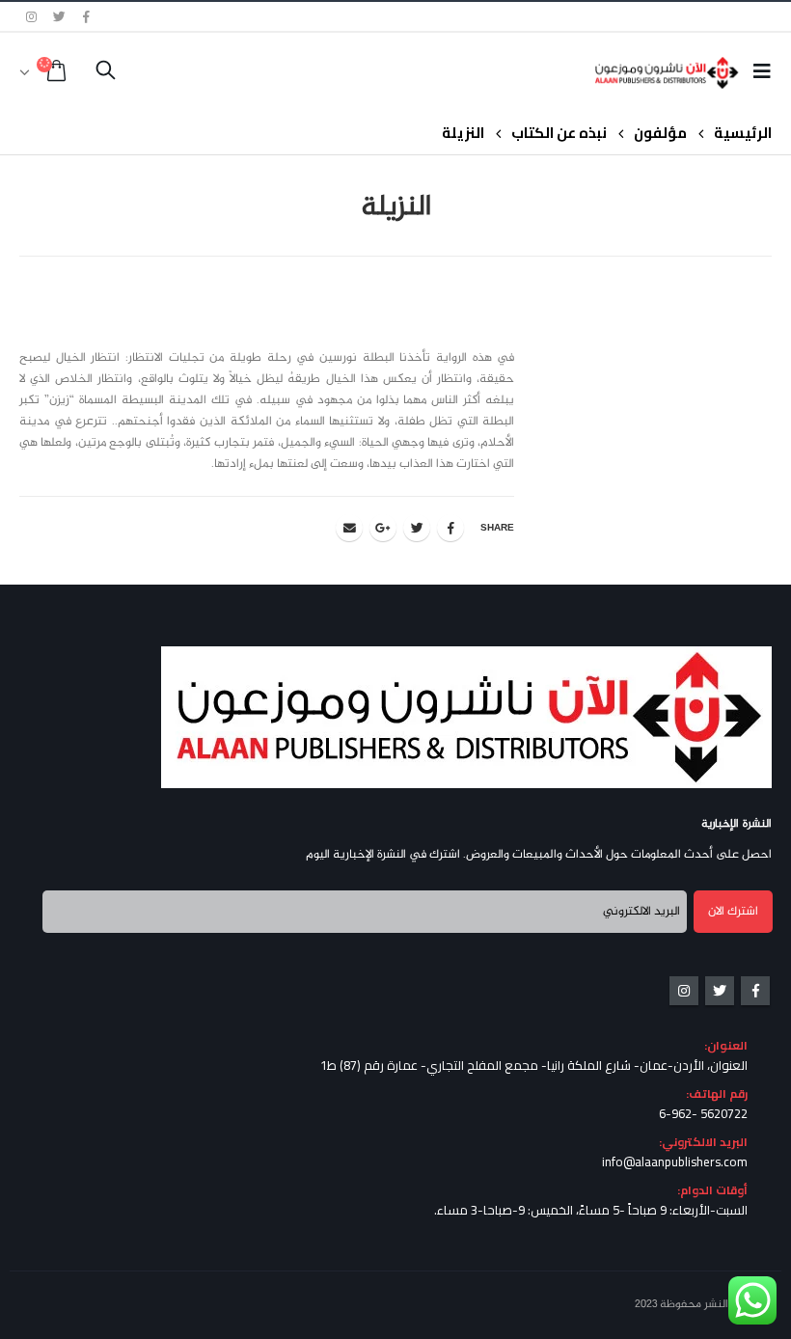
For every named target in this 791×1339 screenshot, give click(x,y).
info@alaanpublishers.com (675, 1161)
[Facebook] (86, 16)
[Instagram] (31, 16)
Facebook (450, 527)
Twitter (416, 527)
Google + (382, 527)
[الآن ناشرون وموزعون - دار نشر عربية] (686, 73)
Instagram (683, 990)
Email (349, 527)
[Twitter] (59, 16)
